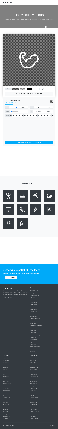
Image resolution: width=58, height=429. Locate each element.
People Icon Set (34, 358)
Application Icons (34, 290)
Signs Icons (32, 342)
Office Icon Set (33, 372)
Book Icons (5, 369)
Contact (5, 425)
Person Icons (6, 388)
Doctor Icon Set (33, 388)
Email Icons (5, 386)
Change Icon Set (34, 400)
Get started (11, 277)
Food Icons (32, 307)
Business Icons (6, 416)
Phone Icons (6, 360)
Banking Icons (33, 293)
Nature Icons (33, 323)
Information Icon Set (35, 367)
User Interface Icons (35, 349)
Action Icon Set (33, 383)
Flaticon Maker (51, 425)
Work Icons (5, 402)
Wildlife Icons (33, 351)
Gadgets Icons (33, 309)
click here (36, 84)
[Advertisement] (29, 128)
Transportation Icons (35, 346)
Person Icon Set (34, 418)
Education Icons (34, 300)
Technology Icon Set (35, 393)
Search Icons (6, 381)
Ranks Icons (33, 332)
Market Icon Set (34, 397)
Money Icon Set (33, 390)
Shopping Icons (33, 339)
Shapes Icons (33, 337)
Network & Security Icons (36, 325)
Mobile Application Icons (36, 321)
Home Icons (6, 372)
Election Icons (33, 302)
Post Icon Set (33, 360)
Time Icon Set (33, 379)
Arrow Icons (6, 362)
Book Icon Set (33, 409)
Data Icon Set (33, 414)
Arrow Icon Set (33, 381)
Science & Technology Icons (36, 335)
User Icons (5, 367)
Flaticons (7, 2)
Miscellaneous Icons (35, 318)
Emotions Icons (33, 304)
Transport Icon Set (34, 402)
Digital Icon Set (33, 374)
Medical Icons (33, 316)
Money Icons (6, 365)
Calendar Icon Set (34, 411)
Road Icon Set (33, 404)
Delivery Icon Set (34, 386)
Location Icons (6, 397)
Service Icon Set (34, 376)
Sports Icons (33, 344)
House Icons (6, 404)
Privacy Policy (10, 425)
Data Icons (32, 297)
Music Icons (5, 418)
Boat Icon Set (33, 416)
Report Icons (6, 407)
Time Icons (5, 393)
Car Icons (5, 395)
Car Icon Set (33, 395)
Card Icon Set (33, 407)
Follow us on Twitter (7, 297)
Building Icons (6, 414)
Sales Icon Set (33, 365)
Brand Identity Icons (34, 295)
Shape (7, 115)
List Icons (5, 374)
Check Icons (6, 376)
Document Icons (7, 383)
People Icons (33, 330)
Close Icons (5, 411)
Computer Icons (6, 390)
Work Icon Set (33, 369)
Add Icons (5, 409)
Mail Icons (5, 400)
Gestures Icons (33, 311)
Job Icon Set (33, 362)
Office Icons (33, 328)
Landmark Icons (34, 314)
